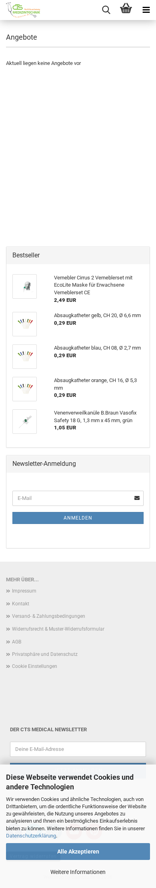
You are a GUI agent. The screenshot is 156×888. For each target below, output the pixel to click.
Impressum (24, 591)
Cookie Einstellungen (34, 666)
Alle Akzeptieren (78, 851)
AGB (16, 642)
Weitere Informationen (78, 872)
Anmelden (78, 518)
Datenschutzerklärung (31, 836)
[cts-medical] (20, 10)
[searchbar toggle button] (106, 10)
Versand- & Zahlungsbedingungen (48, 616)
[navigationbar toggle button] (146, 10)
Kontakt (20, 604)
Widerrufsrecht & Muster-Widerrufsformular (58, 629)
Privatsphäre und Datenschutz (45, 654)
